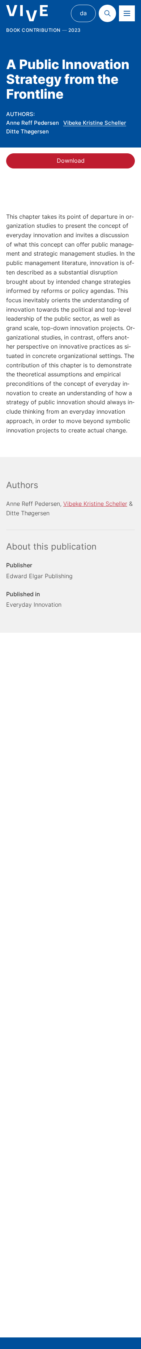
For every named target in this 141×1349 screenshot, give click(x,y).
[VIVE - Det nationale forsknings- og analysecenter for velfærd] (27, 13)
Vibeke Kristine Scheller (94, 122)
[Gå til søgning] (107, 13)
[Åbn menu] (127, 13)
